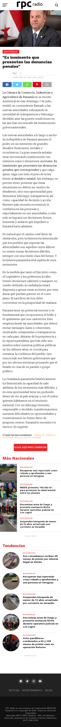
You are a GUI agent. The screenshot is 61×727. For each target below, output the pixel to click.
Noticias (14, 690)
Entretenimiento (32, 690)
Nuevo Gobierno (32, 438)
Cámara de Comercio (44, 435)
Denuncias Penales (13, 438)
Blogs (48, 690)
